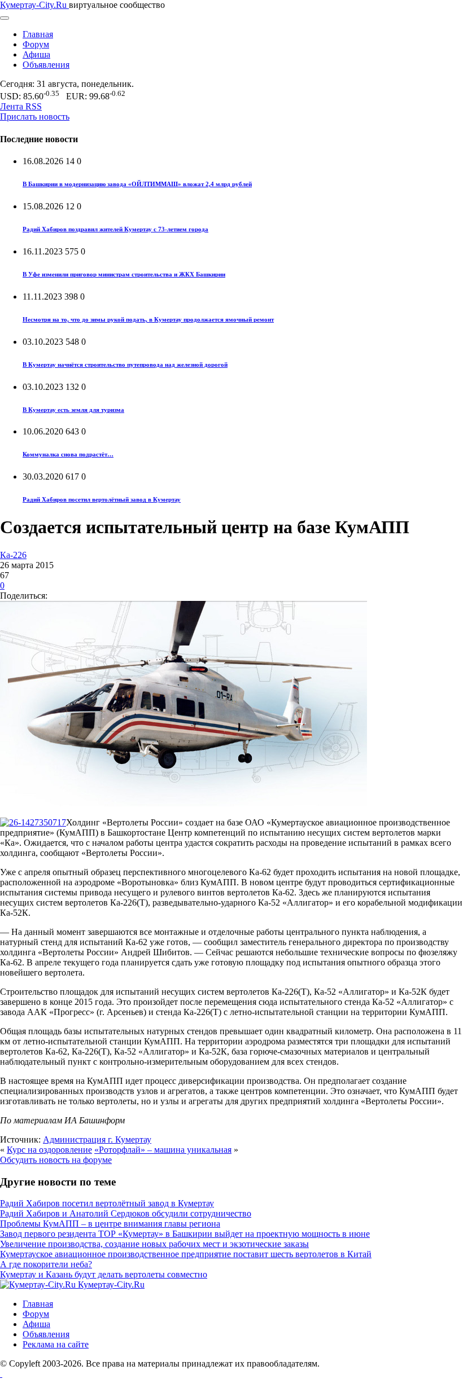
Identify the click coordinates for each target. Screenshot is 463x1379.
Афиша (36, 54)
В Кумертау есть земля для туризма (73, 409)
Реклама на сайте (56, 1344)
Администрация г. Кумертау (97, 1139)
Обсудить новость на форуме (56, 1160)
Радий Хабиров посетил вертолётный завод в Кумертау (102, 499)
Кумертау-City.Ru (34, 5)
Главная (38, 34)
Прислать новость (34, 116)
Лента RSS (21, 106)
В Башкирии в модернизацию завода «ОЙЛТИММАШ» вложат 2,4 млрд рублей (137, 184)
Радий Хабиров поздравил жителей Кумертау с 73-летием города (115, 229)
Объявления (46, 64)
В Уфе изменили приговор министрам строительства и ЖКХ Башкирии (124, 274)
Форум (36, 44)
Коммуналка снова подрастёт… (68, 454)
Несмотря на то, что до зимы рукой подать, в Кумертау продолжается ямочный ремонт (148, 319)
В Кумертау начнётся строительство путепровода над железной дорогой (125, 364)
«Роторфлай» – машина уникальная (162, 1149)
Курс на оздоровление (49, 1149)
